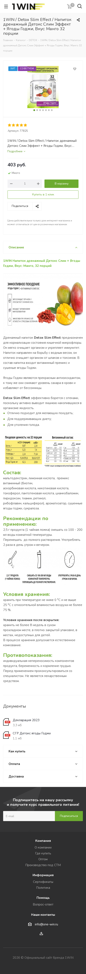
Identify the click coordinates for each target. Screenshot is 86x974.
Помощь (43, 898)
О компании (43, 847)
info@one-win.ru (46, 924)
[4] (22, 125)
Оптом (43, 859)
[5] (26, 125)
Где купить (43, 853)
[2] (14, 125)
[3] (18, 125)
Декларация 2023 (26, 720)
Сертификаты (43, 882)
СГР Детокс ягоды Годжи (32, 733)
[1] (10, 125)
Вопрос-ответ (43, 904)
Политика (43, 888)
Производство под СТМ (43, 865)
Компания (43, 841)
